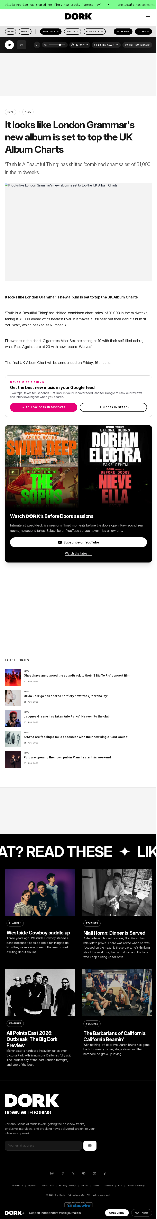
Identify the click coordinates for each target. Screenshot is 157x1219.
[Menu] (148, 16)
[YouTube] (83, 1173)
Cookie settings (136, 1185)
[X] (73, 1173)
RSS (120, 1185)
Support (32, 1185)
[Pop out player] (37, 45)
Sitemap (108, 1185)
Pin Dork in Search (113, 407)
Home (10, 112)
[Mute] (45, 45)
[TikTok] (105, 1173)
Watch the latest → (78, 553)
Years (96, 1185)
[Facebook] (62, 1173)
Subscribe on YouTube (81, 542)
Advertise (17, 1185)
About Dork (48, 1185)
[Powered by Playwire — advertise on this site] (78, 1205)
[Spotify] (94, 1173)
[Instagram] (51, 1173)
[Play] (9, 45)
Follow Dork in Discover (43, 407)
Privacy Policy (67, 1185)
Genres (84, 1185)
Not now (142, 1212)
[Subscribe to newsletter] (89, 1145)
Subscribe (116, 1212)
